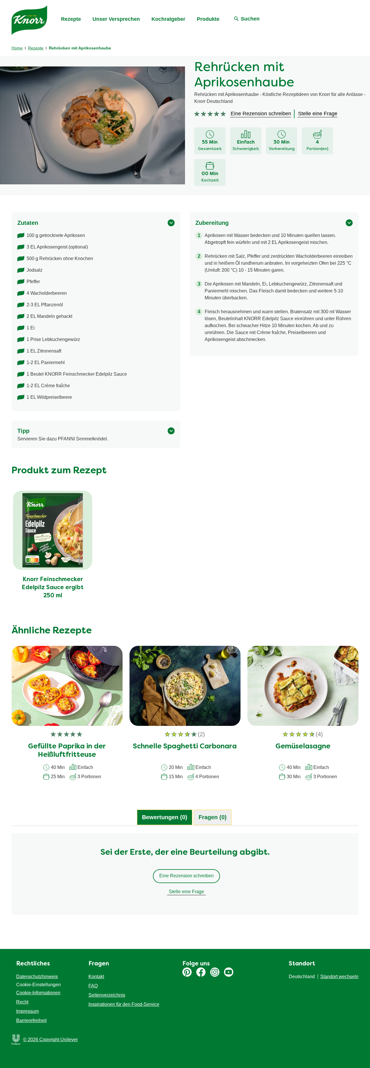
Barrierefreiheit (31, 1020)
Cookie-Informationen (38, 992)
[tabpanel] (185, 877)
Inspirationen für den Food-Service (123, 1004)
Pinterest (187, 972)
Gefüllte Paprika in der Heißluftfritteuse (67, 750)
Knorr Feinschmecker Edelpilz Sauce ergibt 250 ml (53, 587)
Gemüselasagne (302, 746)
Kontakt (96, 976)
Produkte (208, 19)
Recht (22, 1002)
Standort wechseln (339, 976)
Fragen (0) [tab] (213, 817)
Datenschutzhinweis (37, 976)
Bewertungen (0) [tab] (164, 817)
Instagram (214, 972)
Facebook (201, 972)
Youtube (228, 972)
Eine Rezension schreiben (186, 875)
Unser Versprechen (116, 19)
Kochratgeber (168, 19)
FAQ (93, 985)
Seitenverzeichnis (106, 995)
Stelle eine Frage (186, 891)
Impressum (27, 1011)
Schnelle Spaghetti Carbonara (185, 746)
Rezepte (71, 19)
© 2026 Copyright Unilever (50, 1039)
